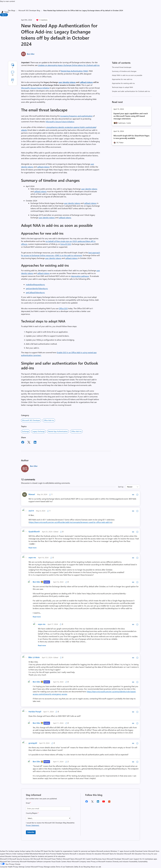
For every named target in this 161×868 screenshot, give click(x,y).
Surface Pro (4, 851)
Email (28, 803)
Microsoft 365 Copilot (83, 859)
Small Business (96, 859)
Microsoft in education (78, 854)
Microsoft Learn (127, 859)
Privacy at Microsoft (98, 861)
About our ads (96, 867)
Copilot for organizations (63, 851)
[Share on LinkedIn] (35, 443)
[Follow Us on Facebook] (86, 802)
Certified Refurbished (30, 854)
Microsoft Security (15, 859)
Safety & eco (78, 867)
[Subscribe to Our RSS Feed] (109, 802)
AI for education (59, 856)
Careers (63, 861)
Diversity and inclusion (121, 861)
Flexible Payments (62, 854)
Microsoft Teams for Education (113, 854)
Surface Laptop (14, 851)
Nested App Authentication (58, 431)
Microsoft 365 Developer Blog (29, 10)
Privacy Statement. (32, 825)
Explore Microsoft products (100, 851)
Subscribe (30, 832)
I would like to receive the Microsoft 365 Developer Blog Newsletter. (50, 824)
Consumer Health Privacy (9, 867)
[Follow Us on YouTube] (103, 802)
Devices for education (94, 854)
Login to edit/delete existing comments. (54, 483)
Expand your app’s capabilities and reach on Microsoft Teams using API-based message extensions (131, 116)
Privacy (41, 867)
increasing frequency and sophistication (76, 116)
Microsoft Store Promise (47, 854)
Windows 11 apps (116, 851)
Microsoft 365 (38, 859)
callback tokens (43, 167)
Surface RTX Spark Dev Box (44, 851)
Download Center (141, 851)
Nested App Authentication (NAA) (74, 71)
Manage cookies (50, 867)
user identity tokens (67, 82)
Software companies (43, 861)
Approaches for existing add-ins (123, 83)
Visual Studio (56, 861)
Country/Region (32, 813)
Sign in (4, 15)
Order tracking (17, 854)
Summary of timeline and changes (124, 71)
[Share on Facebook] (22, 443)
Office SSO (63, 308)
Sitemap (21, 867)
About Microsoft (73, 861)
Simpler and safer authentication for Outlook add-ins (131, 91)
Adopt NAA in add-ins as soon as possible (127, 75)
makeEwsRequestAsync (35, 284)
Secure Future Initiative (64, 121)
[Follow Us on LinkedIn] (98, 802)
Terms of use (60, 867)
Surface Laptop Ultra (27, 851)
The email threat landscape (121, 67)
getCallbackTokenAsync (35, 292)
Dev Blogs (11, 10)
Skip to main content (7, 1)
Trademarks (69, 867)
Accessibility (133, 861)
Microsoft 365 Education (133, 854)
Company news (84, 861)
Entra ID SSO (65, 244)
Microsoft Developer (114, 859)
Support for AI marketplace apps (145, 859)
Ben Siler (31, 54)
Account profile (129, 851)
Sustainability (143, 861)
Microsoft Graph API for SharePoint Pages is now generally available (131, 136)
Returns (9, 854)
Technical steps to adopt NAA (122, 87)
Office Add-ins (49, 420)
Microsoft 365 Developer (31, 420)
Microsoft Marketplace (28, 861)
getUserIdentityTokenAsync (37, 288)
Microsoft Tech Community (9, 861)
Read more (32, 548)
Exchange (25, 431)
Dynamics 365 (28, 859)
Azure (104, 859)
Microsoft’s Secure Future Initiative (35, 88)
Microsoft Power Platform (53, 859)
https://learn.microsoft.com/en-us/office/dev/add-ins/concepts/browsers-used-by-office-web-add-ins (70, 522)
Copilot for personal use (81, 851)
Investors (108, 861)
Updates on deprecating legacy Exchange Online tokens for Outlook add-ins (68, 65)
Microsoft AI (4, 859)
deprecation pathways (80, 276)
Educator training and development (18, 856)
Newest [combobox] (129, 487)
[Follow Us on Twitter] (92, 802)
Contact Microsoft (31, 867)
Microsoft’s (50, 121)
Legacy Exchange (38, 431)
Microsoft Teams (69, 859)
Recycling (87, 867)
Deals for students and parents (42, 856)
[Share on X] (29, 443)
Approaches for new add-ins (122, 79)
